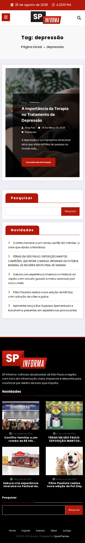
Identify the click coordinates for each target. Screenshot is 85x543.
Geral (54, 530)
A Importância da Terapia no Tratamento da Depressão (45, 114)
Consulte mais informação (38, 162)
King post (30, 127)
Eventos (40, 530)
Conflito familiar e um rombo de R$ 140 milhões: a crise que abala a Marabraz (20, 439)
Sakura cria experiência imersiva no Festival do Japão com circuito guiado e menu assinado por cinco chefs (42, 278)
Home (12, 530)
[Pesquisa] (79, 18)
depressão (30, 132)
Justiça (67, 530)
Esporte (26, 530)
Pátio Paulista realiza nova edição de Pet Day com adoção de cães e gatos (64, 485)
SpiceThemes (61, 536)
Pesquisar (22, 198)
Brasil (24, 103)
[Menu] (6, 17)
